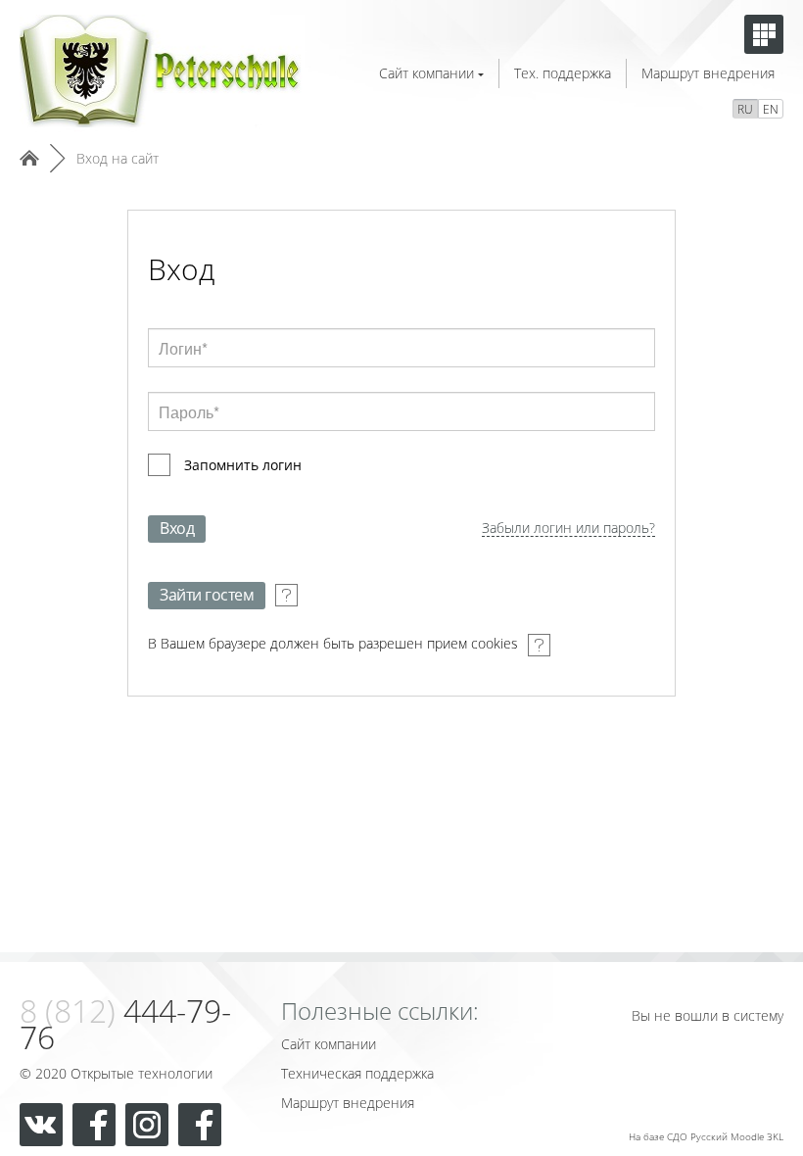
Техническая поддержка (357, 1073)
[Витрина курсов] (763, 34)
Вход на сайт (117, 158)
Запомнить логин (243, 465)
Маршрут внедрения (708, 73)
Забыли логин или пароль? (568, 528)
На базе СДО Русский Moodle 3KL (706, 1136)
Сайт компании (426, 73)
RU (745, 109)
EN (771, 109)
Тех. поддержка (562, 73)
